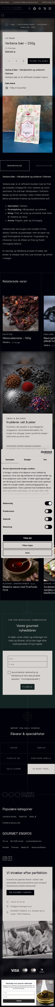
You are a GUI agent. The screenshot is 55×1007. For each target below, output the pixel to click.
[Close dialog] (51, 982)
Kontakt (6, 847)
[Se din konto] (29, 8)
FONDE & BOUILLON (11, 823)
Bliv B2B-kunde (16, 841)
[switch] (48, 511)
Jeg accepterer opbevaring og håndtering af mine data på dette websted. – (25, 675)
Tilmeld (18, 1001)
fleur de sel (14, 758)
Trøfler (41, 748)
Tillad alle (27, 538)
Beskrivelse (15, 166)
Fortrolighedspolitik (30, 679)
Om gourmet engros (20, 892)
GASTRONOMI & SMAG (26, 24)
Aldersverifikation (38, 847)
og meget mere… (41, 769)
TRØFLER (23, 817)
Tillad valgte (27, 545)
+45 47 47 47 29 (17, 902)
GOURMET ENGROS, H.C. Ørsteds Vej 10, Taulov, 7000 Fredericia (27, 912)
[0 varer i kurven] (45, 8)
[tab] (14, 165)
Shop (13, 24)
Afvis (27, 553)
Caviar (13, 748)
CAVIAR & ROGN (9, 817)
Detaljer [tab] (27, 459)
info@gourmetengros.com (21, 906)
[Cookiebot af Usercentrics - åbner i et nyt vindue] (41, 452)
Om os (5, 841)
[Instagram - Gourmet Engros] (5, 860)
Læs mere (10, 83)
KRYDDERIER (42, 24)
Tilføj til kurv (39, 61)
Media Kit (25, 847)
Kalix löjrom (14, 769)
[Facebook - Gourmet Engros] (10, 860)
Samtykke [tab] (10, 459)
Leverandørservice (33, 841)
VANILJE (32, 817)
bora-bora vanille (41, 758)
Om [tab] (45, 459)
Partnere (15, 847)
